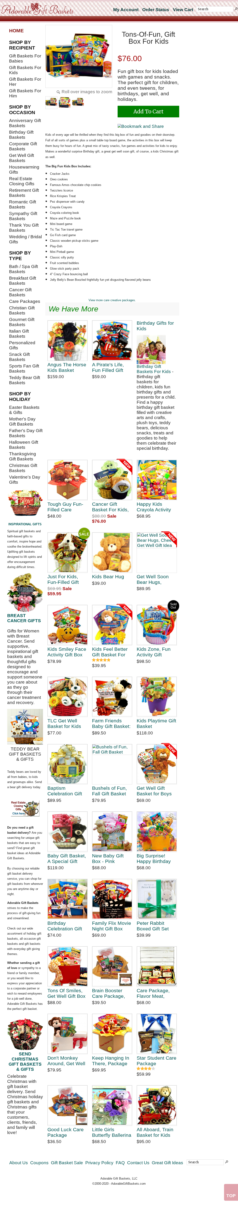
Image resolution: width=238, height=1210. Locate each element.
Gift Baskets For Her (25, 82)
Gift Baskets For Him (25, 93)
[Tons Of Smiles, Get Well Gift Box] (67, 966)
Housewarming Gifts (24, 170)
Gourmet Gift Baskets (21, 322)
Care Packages (24, 301)
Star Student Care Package (156, 1060)
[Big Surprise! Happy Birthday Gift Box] (157, 831)
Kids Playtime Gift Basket (156, 723)
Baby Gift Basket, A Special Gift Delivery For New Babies (66, 858)
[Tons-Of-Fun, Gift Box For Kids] (78, 57)
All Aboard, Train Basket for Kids (155, 1132)
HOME (16, 30)
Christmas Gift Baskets (23, 468)
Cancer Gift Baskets (20, 292)
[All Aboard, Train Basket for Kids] (157, 1105)
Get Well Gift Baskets (21, 158)
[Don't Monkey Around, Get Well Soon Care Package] (67, 1034)
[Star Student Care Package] (157, 1034)
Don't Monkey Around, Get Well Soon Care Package (66, 1060)
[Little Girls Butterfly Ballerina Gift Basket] (112, 1105)
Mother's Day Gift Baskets (22, 421)
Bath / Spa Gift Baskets (23, 269)
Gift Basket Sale (67, 1162)
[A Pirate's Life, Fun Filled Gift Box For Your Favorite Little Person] (112, 340)
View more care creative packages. (112, 300)
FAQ (120, 1162)
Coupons (39, 1162)
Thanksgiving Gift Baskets (22, 456)
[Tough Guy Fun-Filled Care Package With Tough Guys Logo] (67, 480)
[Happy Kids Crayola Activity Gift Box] (157, 480)
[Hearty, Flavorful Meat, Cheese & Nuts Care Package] (157, 966)
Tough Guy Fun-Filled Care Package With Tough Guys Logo (67, 506)
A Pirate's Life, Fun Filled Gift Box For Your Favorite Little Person (108, 367)
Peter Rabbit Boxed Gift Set (153, 925)
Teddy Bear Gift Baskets (24, 380)
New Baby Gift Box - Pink (108, 858)
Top (231, 1195)
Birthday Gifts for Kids (155, 325)
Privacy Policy (99, 1162)
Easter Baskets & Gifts (24, 410)
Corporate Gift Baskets (23, 146)
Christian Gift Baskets (22, 310)
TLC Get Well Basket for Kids (64, 723)
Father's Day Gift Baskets (26, 433)
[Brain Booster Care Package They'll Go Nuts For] (112, 966)
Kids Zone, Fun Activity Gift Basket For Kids (154, 651)
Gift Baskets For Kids (25, 70)
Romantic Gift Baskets (22, 204)
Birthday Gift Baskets (21, 135)
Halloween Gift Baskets (23, 445)
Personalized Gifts (22, 345)
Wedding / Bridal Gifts (25, 239)
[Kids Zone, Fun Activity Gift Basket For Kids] (157, 625)
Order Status (155, 9)
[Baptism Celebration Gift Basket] (67, 764)
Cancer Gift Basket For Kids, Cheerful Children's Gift (110, 506)
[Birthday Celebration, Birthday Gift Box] (67, 899)
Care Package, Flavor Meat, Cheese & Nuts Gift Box (153, 993)
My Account (126, 9)
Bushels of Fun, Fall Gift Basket (109, 790)
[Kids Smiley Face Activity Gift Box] (67, 625)
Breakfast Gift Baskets (22, 281)
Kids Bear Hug (108, 576)
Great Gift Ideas (167, 1162)
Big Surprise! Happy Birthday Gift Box (154, 858)
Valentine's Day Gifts (24, 480)
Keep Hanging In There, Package (110, 1060)
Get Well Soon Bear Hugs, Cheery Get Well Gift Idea (155, 579)
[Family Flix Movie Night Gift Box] (112, 899)
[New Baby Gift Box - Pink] (112, 831)
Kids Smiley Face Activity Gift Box (66, 651)
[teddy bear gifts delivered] (25, 727)
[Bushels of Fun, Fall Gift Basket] (112, 764)
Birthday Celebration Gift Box (64, 925)
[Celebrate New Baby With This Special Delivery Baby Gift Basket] (67, 831)
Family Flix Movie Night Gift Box (111, 925)
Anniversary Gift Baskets (25, 123)
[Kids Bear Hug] (112, 552)
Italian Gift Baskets (19, 334)
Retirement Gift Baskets (24, 193)
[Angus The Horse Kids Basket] (67, 340)
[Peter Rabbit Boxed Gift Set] (157, 899)
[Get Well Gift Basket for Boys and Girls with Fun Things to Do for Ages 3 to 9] (157, 764)
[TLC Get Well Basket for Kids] (67, 697)
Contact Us (138, 1162)
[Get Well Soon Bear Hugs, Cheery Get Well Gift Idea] (157, 552)
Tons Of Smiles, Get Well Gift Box (66, 993)
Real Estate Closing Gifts (21, 181)
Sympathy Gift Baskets (23, 216)
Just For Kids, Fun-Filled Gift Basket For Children (63, 579)
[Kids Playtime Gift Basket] (157, 697)
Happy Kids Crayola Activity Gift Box (154, 506)
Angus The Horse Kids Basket (66, 367)
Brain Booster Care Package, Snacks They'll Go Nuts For (108, 993)
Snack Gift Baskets (19, 357)
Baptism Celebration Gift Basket (64, 790)
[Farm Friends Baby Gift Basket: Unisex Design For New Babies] (112, 697)
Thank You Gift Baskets (24, 228)
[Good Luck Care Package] (67, 1105)
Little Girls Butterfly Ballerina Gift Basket (111, 1132)
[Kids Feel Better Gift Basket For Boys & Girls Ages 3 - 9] (112, 625)
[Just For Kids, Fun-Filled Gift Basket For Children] (67, 552)
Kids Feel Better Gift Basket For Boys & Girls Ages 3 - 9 (112, 651)
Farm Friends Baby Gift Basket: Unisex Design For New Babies (111, 723)
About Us (18, 1162)
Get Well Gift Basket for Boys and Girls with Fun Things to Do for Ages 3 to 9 (156, 790)
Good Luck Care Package (65, 1132)
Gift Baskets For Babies (25, 58)
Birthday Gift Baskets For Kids (154, 369)
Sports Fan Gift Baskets (24, 369)
